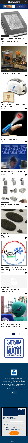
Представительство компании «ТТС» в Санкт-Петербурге (14, 172)
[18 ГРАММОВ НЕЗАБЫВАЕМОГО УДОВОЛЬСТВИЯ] (14, 281)
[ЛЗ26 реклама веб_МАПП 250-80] (21, 6)
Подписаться (14, 433)
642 (17, 334)
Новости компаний (5, 70)
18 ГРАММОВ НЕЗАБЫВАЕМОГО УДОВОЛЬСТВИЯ (12, 290)
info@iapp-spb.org (18, 388)
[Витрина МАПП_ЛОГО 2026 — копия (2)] (14, 348)
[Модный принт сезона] (14, 221)
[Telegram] (12, 392)
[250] (9, 6)
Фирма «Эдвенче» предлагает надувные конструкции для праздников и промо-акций (11, 324)
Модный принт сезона (9, 236)
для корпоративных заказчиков (13, 429)
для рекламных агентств (11, 427)
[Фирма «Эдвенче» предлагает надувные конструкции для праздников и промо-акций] (14, 308)
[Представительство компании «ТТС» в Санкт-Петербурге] (14, 156)
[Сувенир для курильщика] (14, 190)
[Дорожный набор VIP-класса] (14, 59)
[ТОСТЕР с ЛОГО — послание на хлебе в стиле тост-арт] (14, 90)
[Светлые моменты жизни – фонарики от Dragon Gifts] (14, 123)
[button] (26, 2)
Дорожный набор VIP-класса (11, 73)
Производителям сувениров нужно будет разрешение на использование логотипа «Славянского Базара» (13, 269)
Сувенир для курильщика (10, 204)
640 (10, 334)
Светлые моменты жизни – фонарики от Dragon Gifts (10, 138)
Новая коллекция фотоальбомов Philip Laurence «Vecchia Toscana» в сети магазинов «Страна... (13, 40)
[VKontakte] (15, 392)
